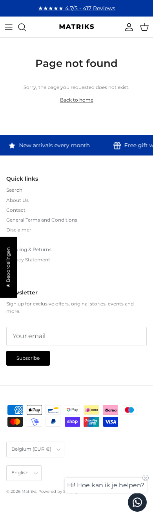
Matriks (29, 491)
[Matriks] (76, 26)
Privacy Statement (28, 260)
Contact (16, 210)
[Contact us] (137, 502)
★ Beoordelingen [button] (8, 267)
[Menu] (8, 27)
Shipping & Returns (28, 249)
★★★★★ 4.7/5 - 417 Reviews (76, 8)
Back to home (76, 100)
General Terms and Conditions (41, 220)
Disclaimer (18, 230)
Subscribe (28, 358)
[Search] (26, 27)
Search (14, 190)
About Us (17, 200)
